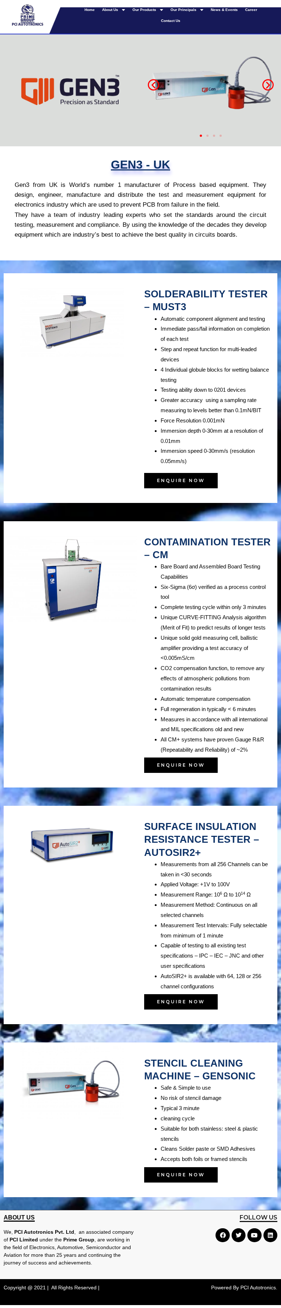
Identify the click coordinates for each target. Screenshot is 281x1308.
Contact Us (170, 21)
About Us (110, 10)
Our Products (144, 10)
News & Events (224, 10)
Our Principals (183, 10)
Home (90, 10)
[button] (153, 85)
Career (251, 10)
